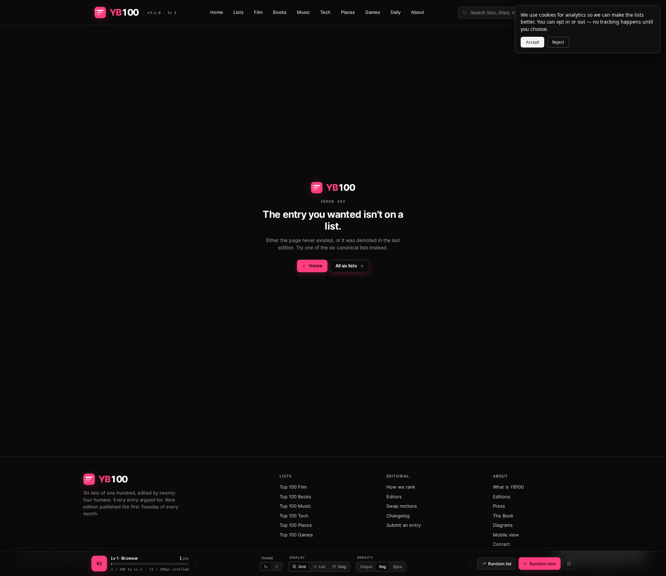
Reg (382, 566)
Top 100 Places (296, 525)
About (417, 12)
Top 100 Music (295, 506)
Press (499, 506)
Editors (394, 496)
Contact (501, 544)
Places (348, 12)
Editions (501, 496)
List (322, 566)
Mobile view (506, 535)
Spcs (397, 566)
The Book (503, 515)
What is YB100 (508, 487)
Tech (325, 12)
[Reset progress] (568, 563)
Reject (558, 42)
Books (280, 12)
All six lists (346, 265)
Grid (302, 566)
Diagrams (503, 525)
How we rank (400, 487)
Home (216, 12)
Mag (342, 566)
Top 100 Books (295, 496)
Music (303, 12)
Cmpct (366, 566)
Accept (532, 42)
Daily (396, 12)
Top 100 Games (296, 535)
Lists (238, 12)
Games (372, 12)
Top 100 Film (293, 487)
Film (258, 12)
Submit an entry (403, 525)
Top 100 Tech (294, 515)
